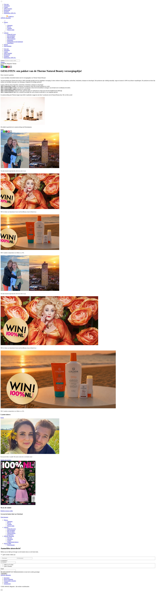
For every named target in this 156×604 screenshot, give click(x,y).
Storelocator (7, 10)
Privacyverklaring (8, 579)
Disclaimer (6, 578)
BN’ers (9, 523)
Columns (9, 524)
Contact (6, 7)
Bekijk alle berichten (6, 460)
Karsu (2, 417)
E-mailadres (4, 560)
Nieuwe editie (10, 526)
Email (2, 568)
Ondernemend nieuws (12, 542)
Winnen (3, 62)
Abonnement (7, 583)
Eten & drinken (11, 530)
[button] (7, 16)
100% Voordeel (8, 8)
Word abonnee (4, 517)
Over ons (6, 4)
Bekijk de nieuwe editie (7, 511)
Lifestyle (6, 527)
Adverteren (7, 5)
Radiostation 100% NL (10, 13)
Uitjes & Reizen (11, 533)
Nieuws (6, 520)
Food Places (10, 534)
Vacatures (6, 11)
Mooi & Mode (11, 531)
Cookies (6, 582)
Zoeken (3, 60)
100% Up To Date (8, 564)
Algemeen (9, 521)
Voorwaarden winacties (10, 581)
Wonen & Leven (11, 528)
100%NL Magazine (6, 18)
